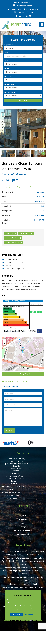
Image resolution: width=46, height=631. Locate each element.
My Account (20, 12)
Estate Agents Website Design (17, 620)
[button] (23, 350)
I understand (17, 614)
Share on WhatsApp (13, 242)
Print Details (10, 233)
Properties (23, 519)
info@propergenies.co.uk (24, 5)
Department (8, 45)
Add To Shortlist (25, 233)
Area (6, 53)
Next (42, 128)
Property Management (23, 530)
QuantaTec (37, 620)
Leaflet (30, 370)
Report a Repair (15, 9)
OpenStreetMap (36, 370)
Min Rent (7, 68)
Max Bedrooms (9, 92)
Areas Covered (23, 534)
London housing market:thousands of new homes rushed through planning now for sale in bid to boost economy (23, 571)
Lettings (23, 527)
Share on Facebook (13, 238)
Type (6, 60)
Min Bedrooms (9, 84)
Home (23, 512)
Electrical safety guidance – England (23, 584)
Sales (23, 523)
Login (30, 12)
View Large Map (22, 374)
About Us (23, 516)
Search (24, 100)
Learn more (29, 614)
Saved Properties (31, 9)
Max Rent (7, 76)
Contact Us (23, 538)
